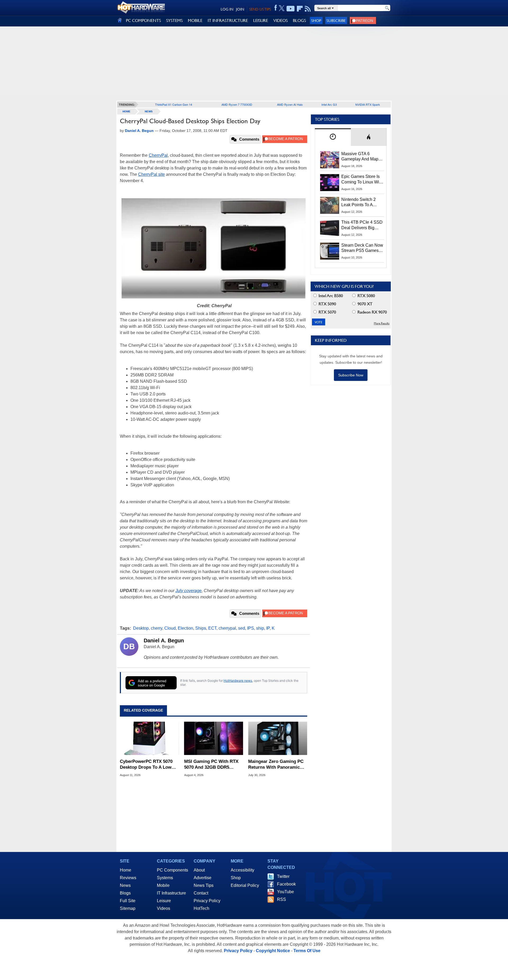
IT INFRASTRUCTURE (228, 20)
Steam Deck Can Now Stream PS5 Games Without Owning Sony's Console (362, 248)
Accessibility (242, 870)
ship (260, 628)
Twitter (283, 876)
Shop (316, 20)
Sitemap (127, 908)
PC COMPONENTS (143, 20)
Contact (201, 893)
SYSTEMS (174, 20)
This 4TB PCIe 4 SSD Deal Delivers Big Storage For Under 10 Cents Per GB (362, 225)
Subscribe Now (350, 375)
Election (185, 628)
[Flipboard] (300, 9)
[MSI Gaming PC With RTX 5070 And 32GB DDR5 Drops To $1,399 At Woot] (213, 738)
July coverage (188, 590)
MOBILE (195, 20)
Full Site (127, 900)
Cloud (170, 628)
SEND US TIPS (260, 9)
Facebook (286, 884)
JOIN (240, 9)
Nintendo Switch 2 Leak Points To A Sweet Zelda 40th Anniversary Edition (359, 202)
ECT (212, 628)
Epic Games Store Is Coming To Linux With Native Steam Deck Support (362, 179)
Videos (163, 908)
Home (125, 870)
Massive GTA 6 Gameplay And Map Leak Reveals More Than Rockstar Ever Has (360, 156)
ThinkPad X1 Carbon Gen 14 (173, 104)
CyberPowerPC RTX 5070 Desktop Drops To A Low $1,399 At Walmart (146, 764)
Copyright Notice (273, 950)
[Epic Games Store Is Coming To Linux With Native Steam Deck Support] (329, 182)
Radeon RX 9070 (371, 312)
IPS (250, 628)
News (149, 111)
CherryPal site (151, 174)
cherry (156, 628)
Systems (165, 877)
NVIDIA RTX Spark (367, 104)
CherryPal (158, 155)
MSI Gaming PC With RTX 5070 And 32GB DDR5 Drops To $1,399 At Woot (211, 764)
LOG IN (227, 9)
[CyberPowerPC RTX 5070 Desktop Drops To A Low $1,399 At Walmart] (149, 738)
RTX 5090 (327, 303)
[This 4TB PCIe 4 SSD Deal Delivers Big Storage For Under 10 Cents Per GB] (329, 228)
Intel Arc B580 (330, 295)
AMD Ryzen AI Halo (290, 104)
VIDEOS (280, 20)
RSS (281, 899)
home (126, 111)
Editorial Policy (245, 885)
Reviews (128, 877)
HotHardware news (238, 681)
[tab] (333, 137)
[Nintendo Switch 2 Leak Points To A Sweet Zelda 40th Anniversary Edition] (329, 205)
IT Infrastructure (171, 893)
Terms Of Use (306, 950)
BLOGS (299, 20)
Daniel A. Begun (164, 640)
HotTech (201, 908)
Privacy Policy (207, 900)
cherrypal (227, 628)
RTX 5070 (327, 312)
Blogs (125, 893)
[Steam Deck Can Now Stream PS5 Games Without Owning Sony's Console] (329, 251)
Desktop (141, 628)
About (199, 870)
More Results (381, 323)
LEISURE (260, 20)
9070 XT (364, 303)
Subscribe (336, 20)
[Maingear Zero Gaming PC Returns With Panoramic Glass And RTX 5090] (277, 738)
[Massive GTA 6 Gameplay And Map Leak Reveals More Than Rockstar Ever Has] (329, 159)
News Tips (204, 885)
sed (241, 628)
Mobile (163, 885)
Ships (200, 628)
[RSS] (308, 9)
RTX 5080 (365, 295)
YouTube (285, 891)
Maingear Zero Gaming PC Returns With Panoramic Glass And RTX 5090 (275, 764)
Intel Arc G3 (329, 104)
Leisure (164, 900)
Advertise (202, 877)
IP (268, 628)
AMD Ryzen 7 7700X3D (236, 104)
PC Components (172, 870)
